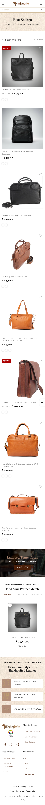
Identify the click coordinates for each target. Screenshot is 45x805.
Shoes (5, 772)
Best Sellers (30, 742)
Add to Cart (22, 646)
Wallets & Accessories (8, 765)
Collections (19, 24)
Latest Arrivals (31, 737)
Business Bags (9, 758)
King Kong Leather (25, 787)
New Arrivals (37, 595)
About (27, 758)
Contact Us (29, 774)
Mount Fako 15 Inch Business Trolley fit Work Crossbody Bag (20, 465)
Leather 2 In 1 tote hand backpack (16, 90)
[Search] (42, 9)
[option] (22, 625)
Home (8, 24)
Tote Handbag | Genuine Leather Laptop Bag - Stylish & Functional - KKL (21, 339)
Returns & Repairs (27, 796)
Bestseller (22, 595)
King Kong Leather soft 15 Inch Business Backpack (18, 153)
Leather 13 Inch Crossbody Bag (14, 277)
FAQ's (27, 769)
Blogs (27, 763)
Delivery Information (10, 796)
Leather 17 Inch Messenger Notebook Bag (19, 402)
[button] (3, 4)
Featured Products (32, 732)
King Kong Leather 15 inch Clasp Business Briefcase (19, 529)
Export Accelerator (28, 791)
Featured (7, 595)
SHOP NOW (22, 567)
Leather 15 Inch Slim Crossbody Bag (16, 215)
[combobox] (22, 10)
